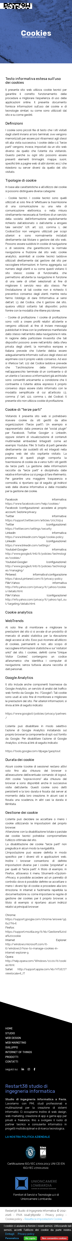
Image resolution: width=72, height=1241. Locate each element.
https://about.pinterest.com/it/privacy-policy (33, 578)
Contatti (11, 1061)
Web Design (13, 1038)
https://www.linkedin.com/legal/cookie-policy (34, 537)
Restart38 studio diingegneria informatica (30, 1088)
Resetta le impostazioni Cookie (43, 1219)
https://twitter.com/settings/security (28, 528)
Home (9, 1028)
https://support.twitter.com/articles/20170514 (34, 520)
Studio (10, 1033)
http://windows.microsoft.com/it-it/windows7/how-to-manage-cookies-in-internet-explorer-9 (31, 948)
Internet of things (18, 1052)
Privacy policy (54, 1214)
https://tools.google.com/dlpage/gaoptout (32, 751)
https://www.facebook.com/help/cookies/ (32, 503)
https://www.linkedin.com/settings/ (27, 545)
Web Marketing (15, 1042)
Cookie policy (13, 1219)
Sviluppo (11, 1047)
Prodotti (11, 1057)
